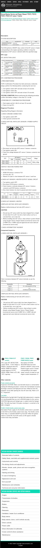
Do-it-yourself (6, 482)
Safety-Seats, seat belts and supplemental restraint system (20, 458)
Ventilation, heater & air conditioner (13, 513)
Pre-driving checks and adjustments (13, 464)
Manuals (3, 2)
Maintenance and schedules (11, 485)
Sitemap (36, 2)
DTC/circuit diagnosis (6, 20)
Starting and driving (8, 472)
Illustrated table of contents (10, 455)
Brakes (4, 504)
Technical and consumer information (13, 488)
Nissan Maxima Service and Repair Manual (11, 18)
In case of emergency (9, 475)
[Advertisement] (20, 28)
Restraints (5, 510)
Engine (24, 18)
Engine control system (32, 18)
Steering (4, 507)
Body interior (6, 516)
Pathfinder (26, 2)
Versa (19, 2)
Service (15, 2)
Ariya (31, 2)
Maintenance (6, 535)
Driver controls (6, 522)
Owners (9, 2)
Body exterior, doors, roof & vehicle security (15, 519)
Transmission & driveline (10, 498)
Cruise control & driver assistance (12, 532)
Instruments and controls (10, 461)
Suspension (6, 501)
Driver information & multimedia (12, 529)
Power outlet (6, 525)
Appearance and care (9, 478)
